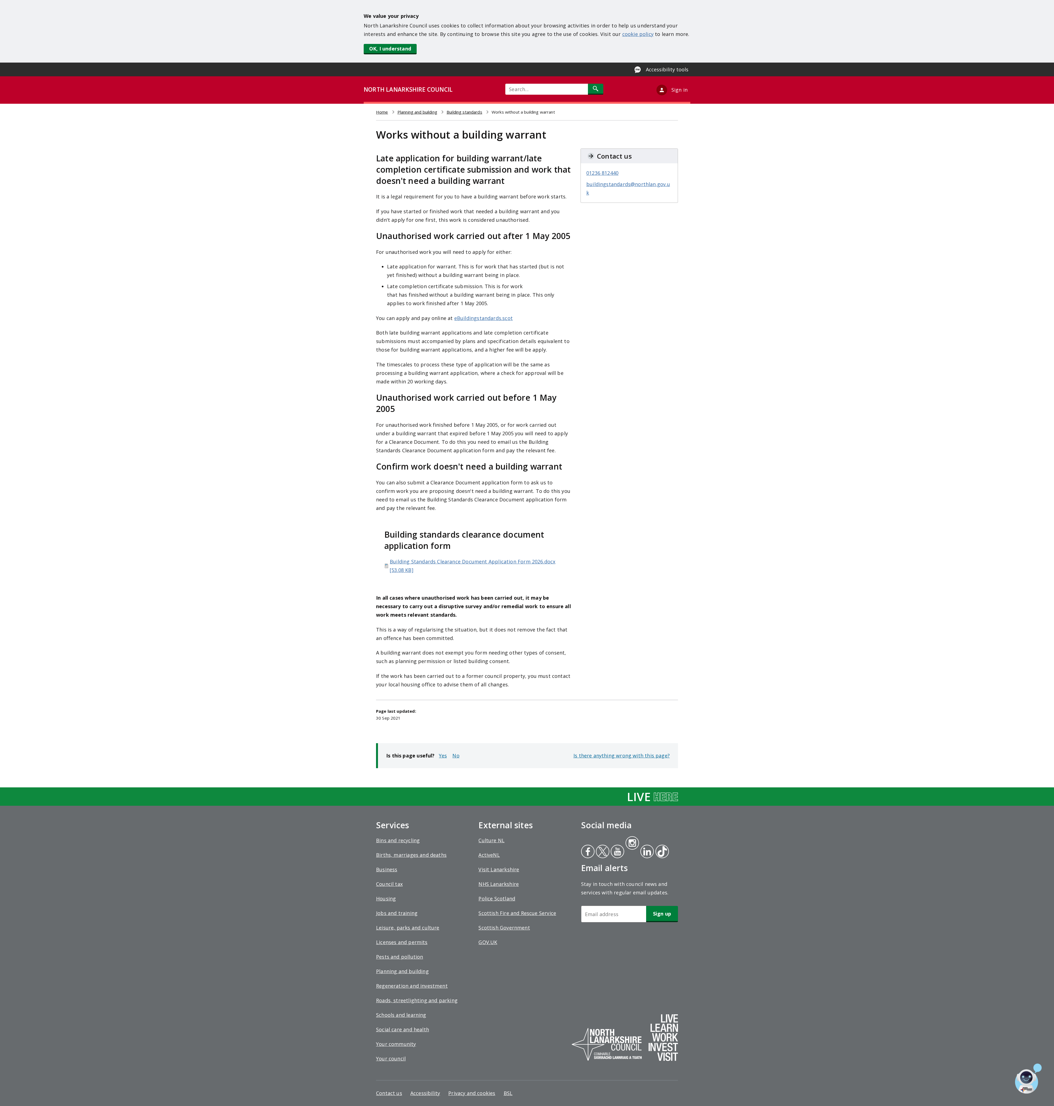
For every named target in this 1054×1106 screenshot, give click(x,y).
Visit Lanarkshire (498, 869)
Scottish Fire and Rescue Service (517, 913)
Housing (386, 898)
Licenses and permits (402, 942)
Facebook (588, 852)
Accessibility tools (667, 69)
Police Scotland (496, 898)
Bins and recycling (398, 840)
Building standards (464, 112)
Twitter (601, 852)
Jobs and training (396, 913)
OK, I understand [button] (390, 48)
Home (382, 112)
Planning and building (417, 112)
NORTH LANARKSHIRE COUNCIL (408, 89)
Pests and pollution (399, 956)
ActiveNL (489, 855)
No (455, 755)
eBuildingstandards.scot (483, 318)
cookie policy (638, 34)
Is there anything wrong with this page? (621, 755)
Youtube (617, 852)
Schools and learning (401, 1015)
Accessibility (425, 1093)
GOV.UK (487, 942)
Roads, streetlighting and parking (417, 1000)
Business (386, 869)
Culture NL (491, 840)
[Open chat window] (1028, 1078)
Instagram (632, 844)
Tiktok (661, 852)
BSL (508, 1093)
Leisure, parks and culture (407, 927)
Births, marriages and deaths (411, 855)
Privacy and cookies (471, 1093)
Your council (391, 1058)
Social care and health (402, 1029)
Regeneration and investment (412, 986)
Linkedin (646, 852)
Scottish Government (504, 927)
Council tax (389, 884)
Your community (396, 1044)
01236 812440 (602, 173)
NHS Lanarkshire (498, 884)
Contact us (389, 1093)
